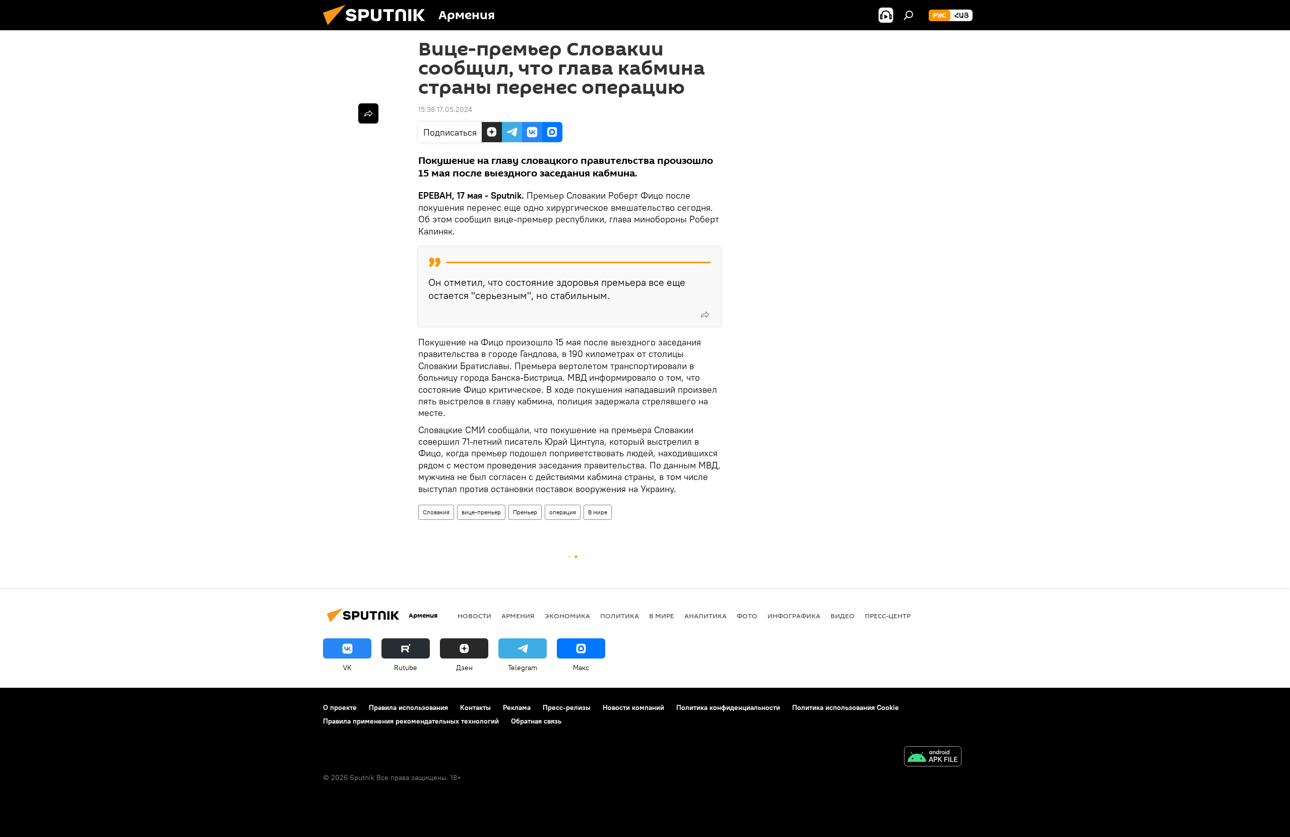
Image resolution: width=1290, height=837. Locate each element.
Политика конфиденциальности (728, 707)
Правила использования (408, 707)
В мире (597, 512)
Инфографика (793, 615)
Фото (747, 615)
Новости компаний (633, 707)
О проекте (340, 707)
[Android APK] (932, 757)
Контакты (475, 707)
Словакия (436, 512)
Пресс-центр (888, 615)
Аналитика (705, 615)
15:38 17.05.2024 (445, 109)
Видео (842, 615)
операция (562, 512)
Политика (619, 615)
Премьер (525, 512)
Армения (518, 615)
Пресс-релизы (567, 707)
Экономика (567, 615)
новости (474, 615)
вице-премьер (481, 512)
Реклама (517, 707)
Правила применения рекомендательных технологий (411, 721)
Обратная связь (536, 721)
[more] (705, 315)
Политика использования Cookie (845, 707)
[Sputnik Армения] (377, 27)
